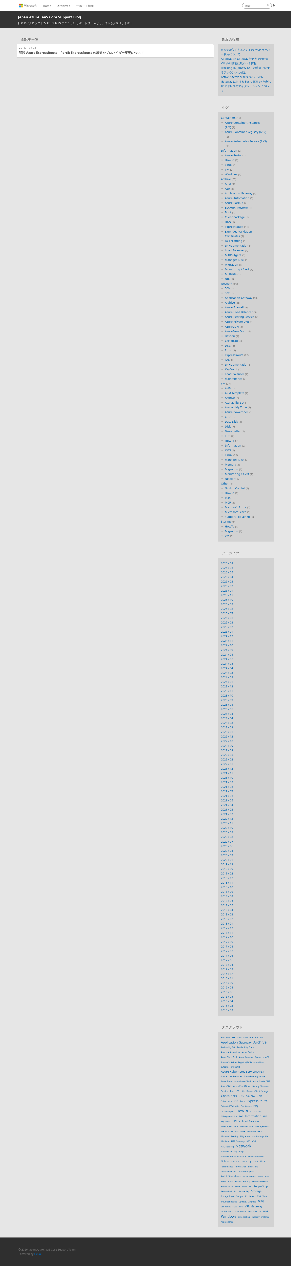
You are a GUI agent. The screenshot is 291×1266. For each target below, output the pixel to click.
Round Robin (227, 1186)
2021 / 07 (227, 791)
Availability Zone (236, 407)
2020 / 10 (227, 828)
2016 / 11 (227, 978)
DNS (228, 222)
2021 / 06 (227, 796)
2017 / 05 (227, 960)
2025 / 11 (227, 595)
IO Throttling (233, 241)
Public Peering (249, 1176)
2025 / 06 (227, 618)
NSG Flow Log (227, 1146)
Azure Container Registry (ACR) (245, 132)
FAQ (227, 360)
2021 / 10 (227, 777)
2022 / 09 (227, 746)
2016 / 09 (227, 983)
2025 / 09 (227, 604)
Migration (231, 264)
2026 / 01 (227, 590)
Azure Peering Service (239, 317)
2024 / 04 (227, 668)
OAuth (244, 1161)
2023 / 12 (227, 686)
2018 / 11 (227, 882)
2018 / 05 (227, 905)
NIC (227, 279)
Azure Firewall (234, 307)
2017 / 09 (227, 942)
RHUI (230, 1181)
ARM (228, 184)
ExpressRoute (234, 227)
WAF (265, 1211)
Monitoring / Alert (237, 269)
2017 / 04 (227, 965)
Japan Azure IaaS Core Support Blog (49, 17)
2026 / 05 (227, 572)
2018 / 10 (227, 887)
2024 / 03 (227, 673)
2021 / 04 (227, 805)
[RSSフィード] (274, 5)
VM (227, 169)
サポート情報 (85, 6)
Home (47, 6)
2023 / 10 (227, 695)
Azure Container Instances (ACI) (254, 1057)
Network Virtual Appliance (233, 1156)
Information (229, 150)
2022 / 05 (227, 755)
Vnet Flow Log (254, 1211)
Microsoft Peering (229, 1136)
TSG (259, 1196)
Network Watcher (256, 1156)
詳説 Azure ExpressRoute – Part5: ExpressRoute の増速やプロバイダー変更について (81, 52)
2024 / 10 (227, 645)
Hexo (37, 1254)
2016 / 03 (227, 1005)
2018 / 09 (227, 891)
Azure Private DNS (237, 321)
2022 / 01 (227, 764)
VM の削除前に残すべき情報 (239, 63)
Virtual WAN (227, 1211)
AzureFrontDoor (236, 331)
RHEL (223, 1181)
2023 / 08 (227, 704)
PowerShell (240, 1166)
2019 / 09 (227, 869)
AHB (228, 388)
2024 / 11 (227, 641)
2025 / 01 (227, 631)
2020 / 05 (227, 851)
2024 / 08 (227, 654)
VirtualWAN (240, 1211)
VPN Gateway (253, 1206)
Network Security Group (232, 1151)
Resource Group (242, 1181)
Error (228, 350)
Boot (228, 212)
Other (225, 483)
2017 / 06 (227, 955)
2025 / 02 (227, 627)
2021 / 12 (227, 768)
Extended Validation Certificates (236, 1106)
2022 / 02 (227, 759)
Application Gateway (238, 193)
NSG (254, 1141)
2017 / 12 (227, 928)
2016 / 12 (227, 974)
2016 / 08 (227, 987)
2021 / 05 (227, 800)
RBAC (260, 1176)
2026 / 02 (227, 586)
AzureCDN (232, 326)
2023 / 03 (227, 723)
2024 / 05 (227, 663)
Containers (228, 118)
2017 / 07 (227, 951)
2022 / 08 (227, 750)
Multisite (231, 274)
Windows (231, 174)
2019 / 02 (227, 873)
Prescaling (253, 1166)
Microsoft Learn (235, 512)
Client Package (235, 217)
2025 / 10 (227, 600)
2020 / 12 (227, 818)
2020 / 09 (227, 832)
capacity (256, 1217)
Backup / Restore (236, 207)
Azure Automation (237, 198)
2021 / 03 (227, 809)
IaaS (228, 498)
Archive (226, 179)
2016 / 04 (227, 1001)
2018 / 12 (227, 878)
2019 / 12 (227, 864)
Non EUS (235, 1161)
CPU (228, 417)
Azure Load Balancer (239, 312)
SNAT (244, 1186)
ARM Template (234, 393)
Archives (63, 6)
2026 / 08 (227, 563)
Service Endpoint (229, 1191)
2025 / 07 (227, 613)
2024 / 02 (227, 677)
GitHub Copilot (235, 488)
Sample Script (261, 1186)
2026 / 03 (227, 581)
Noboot (225, 1161)
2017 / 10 (227, 937)
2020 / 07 (227, 841)
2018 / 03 (227, 914)
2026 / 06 (227, 568)
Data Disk (231, 421)
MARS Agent (233, 255)
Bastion (230, 336)
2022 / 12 (227, 736)
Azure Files (258, 1062)
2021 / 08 (227, 787)
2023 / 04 (227, 718)
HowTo (229, 160)
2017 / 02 (227, 969)
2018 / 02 (227, 919)
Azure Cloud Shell (229, 1057)
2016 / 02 (227, 1010)
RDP (267, 1176)
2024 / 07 (227, 659)
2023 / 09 (227, 700)
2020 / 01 (227, 860)
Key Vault (231, 369)
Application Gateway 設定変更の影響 (244, 59)
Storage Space (227, 1196)
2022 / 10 (227, 741)
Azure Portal (233, 155)
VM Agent (226, 1206)
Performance (227, 1166)
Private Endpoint (229, 1171)
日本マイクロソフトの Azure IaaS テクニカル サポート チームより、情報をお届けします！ (75, 23)
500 (227, 288)
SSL (250, 1186)
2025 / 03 (227, 622)
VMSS (234, 1206)
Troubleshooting (229, 1201)
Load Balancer (234, 250)
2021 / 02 (227, 814)
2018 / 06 (227, 901)
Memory (230, 464)
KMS (228, 450)
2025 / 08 (227, 609)
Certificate (232, 341)
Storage (226, 521)
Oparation (253, 1161)
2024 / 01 (227, 682)
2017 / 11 (227, 932)
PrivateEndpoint (246, 1171)
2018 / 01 (227, 923)
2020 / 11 (227, 823)
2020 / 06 (227, 846)
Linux (228, 165)
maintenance (227, 1221)
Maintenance (233, 379)
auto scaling (244, 1217)
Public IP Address (231, 1176)
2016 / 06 (227, 992)
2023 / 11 (227, 691)
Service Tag (244, 1191)
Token (265, 1196)
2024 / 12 (227, 636)
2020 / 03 (227, 855)
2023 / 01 (227, 732)
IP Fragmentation (236, 245)
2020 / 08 (227, 837)
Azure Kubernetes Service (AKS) (246, 141)
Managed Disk (234, 260)
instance (265, 1217)
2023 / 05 (227, 714)
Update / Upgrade (247, 1201)
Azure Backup (234, 203)
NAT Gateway (238, 1141)
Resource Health (260, 1181)
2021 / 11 (227, 773)
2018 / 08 (227, 896)
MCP (228, 502)
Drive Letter (233, 431)
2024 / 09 (227, 650)
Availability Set (234, 402)
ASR (227, 188)
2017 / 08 (227, 946)
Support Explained (237, 517)
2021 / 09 (227, 782)
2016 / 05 (227, 996)
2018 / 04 (227, 910)
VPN (241, 1206)
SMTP (237, 1186)
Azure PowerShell (236, 412)
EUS (227, 436)
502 (227, 293)
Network (226, 283)
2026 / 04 (227, 577)
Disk (228, 426)
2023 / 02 (227, 727)
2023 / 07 (227, 709)
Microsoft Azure (235, 507)
